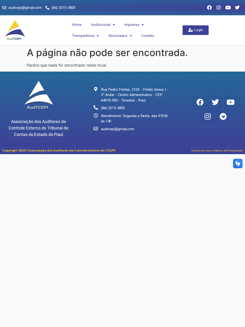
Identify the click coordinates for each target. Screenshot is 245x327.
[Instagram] (219, 8)
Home (77, 25)
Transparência (83, 36)
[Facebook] (209, 8)
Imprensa (131, 25)
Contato (147, 36)
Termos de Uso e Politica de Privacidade (217, 150)
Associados (117, 36)
